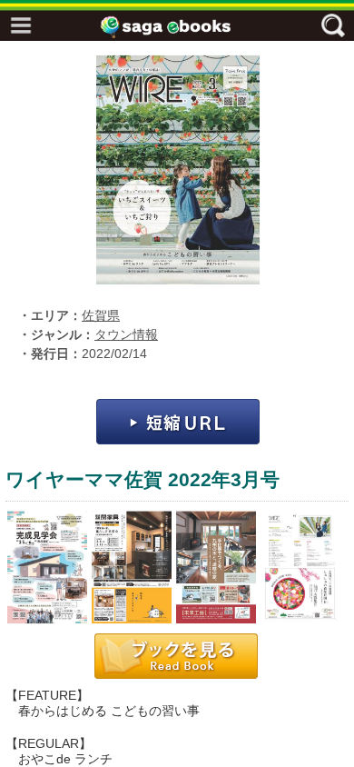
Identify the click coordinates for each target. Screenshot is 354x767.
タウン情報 (126, 335)
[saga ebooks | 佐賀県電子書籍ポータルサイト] (181, 26)
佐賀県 (101, 316)
